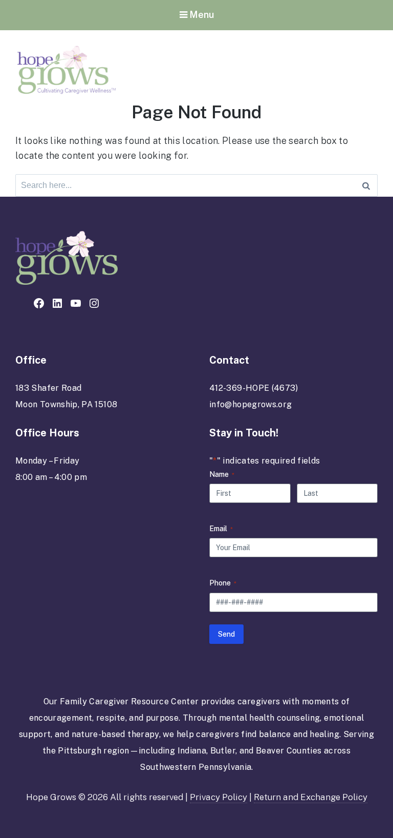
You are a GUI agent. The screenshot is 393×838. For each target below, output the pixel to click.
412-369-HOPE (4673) (253, 388)
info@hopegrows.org (250, 404)
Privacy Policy (218, 797)
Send (226, 634)
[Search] (366, 185)
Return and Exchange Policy (310, 797)
